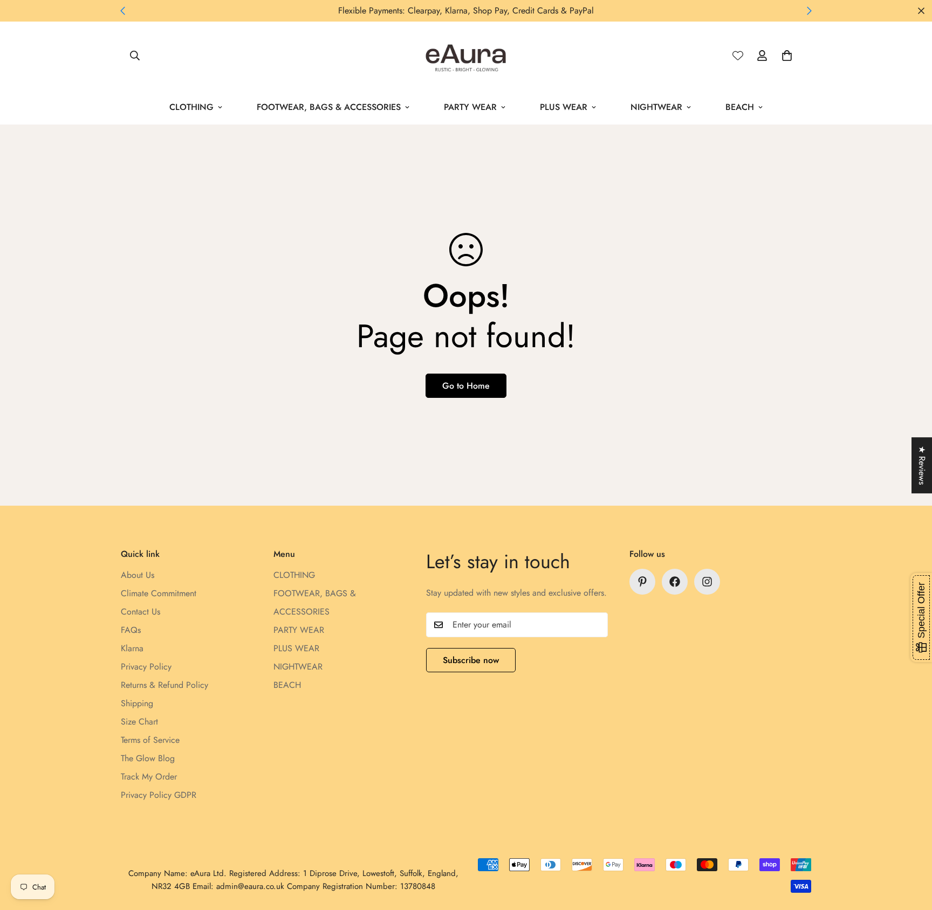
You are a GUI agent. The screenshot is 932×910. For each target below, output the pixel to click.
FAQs (131, 630)
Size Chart (139, 721)
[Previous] (122, 11)
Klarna (132, 648)
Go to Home (466, 386)
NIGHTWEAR (656, 107)
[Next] (809, 11)
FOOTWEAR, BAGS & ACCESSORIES (329, 107)
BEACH (739, 107)
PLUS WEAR (563, 107)
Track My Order (149, 776)
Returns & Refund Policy (164, 685)
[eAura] (466, 56)
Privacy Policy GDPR (158, 795)
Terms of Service (150, 740)
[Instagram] (707, 582)
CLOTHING (191, 107)
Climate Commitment (158, 593)
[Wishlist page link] (737, 55)
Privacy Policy (146, 666)
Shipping (137, 703)
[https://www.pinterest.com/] (642, 582)
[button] (787, 55)
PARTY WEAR (470, 107)
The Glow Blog (148, 758)
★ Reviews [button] (922, 465)
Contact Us (140, 611)
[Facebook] (675, 582)
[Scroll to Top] (911, 851)
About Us (137, 575)
